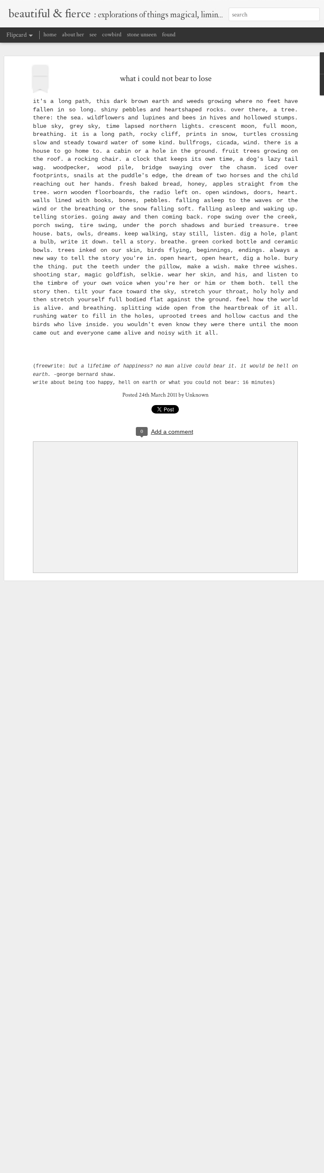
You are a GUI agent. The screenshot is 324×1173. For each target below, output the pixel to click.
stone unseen (142, 34)
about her (73, 34)
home (50, 34)
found (169, 34)
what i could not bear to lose (165, 78)
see (93, 34)
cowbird (112, 34)
